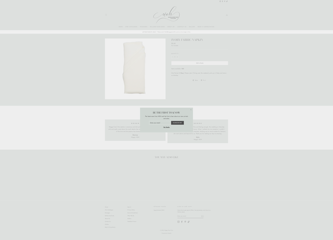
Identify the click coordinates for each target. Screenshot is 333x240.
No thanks (166, 127)
